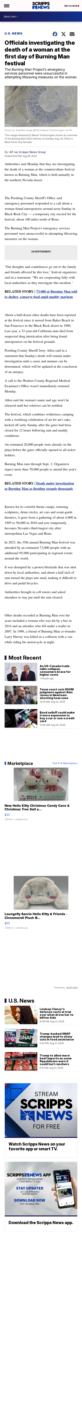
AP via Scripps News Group (28, 152)
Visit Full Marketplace (64, 763)
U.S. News (14, 33)
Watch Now (71, 6)
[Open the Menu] (6, 6)
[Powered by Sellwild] (71, 987)
